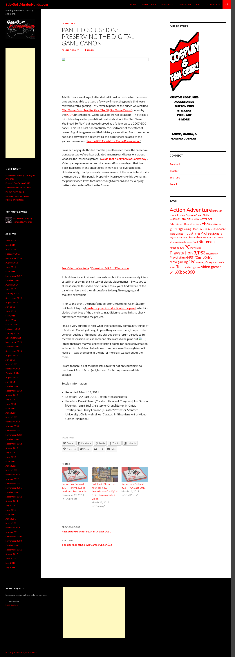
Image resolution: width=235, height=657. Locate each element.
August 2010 (12, 554)
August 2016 (12, 302)
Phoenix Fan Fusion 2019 (18, 183)
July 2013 (10, 399)
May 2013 (10, 408)
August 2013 (12, 395)
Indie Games (176, 233)
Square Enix (218, 262)
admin (90, 50)
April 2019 (11, 249)
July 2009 (10, 567)
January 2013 (12, 426)
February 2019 (13, 253)
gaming (176, 228)
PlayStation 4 (212, 253)
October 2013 (12, 386)
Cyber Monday (177, 224)
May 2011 (10, 514)
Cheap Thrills (202, 215)
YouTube (175, 177)
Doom (187, 224)
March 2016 (11, 324)
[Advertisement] (20, 103)
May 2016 (10, 315)
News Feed (192, 242)
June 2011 (11, 510)
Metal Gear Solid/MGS (213, 237)
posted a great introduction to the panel (111, 308)
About (199, 4)
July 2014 (10, 381)
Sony (209, 262)
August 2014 (12, 377)
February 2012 (13, 474)
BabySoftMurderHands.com (27, 4)
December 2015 (13, 337)
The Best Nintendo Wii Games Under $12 (87, 542)
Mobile (182, 242)
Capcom (190, 215)
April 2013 (11, 412)
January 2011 (12, 532)
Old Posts (68, 23)
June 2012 (11, 457)
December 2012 (13, 430)
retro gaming (179, 262)
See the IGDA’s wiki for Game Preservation (113, 141)
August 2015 (12, 355)
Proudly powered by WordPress (21, 652)
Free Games (215, 224)
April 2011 (11, 518)
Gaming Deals (148, 4)
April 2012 (11, 465)
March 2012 (11, 470)
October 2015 (12, 346)
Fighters (196, 224)
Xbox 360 (186, 272)
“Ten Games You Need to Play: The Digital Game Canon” (97, 110)
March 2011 (11, 523)
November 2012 (14, 434)
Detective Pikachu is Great (18, 187)
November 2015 (14, 342)
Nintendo (206, 241)
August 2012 (12, 448)
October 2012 (12, 439)
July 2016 (10, 306)
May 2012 (10, 461)
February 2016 (13, 328)
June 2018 (11, 267)
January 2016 (12, 333)
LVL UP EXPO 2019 (15, 192)
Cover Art (206, 218)
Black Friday (177, 215)
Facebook (175, 164)
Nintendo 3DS (177, 247)
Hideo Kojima (205, 229)
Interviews (185, 4)
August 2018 (12, 262)
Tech (180, 266)
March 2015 (11, 364)
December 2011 (13, 483)
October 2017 (12, 280)
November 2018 (14, 258)
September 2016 (14, 298)
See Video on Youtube (75, 268)
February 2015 (13, 368)
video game (193, 267)
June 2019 (11, 240)
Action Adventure (191, 209)
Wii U (173, 272)
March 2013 (11, 417)
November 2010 (14, 540)
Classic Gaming (180, 218)
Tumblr (174, 184)
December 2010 (13, 536)
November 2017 (14, 276)
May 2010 (10, 563)
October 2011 (12, 492)
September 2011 (14, 496)
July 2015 (10, 359)
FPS (205, 223)
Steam (173, 267)
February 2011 (13, 527)
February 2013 (13, 421)
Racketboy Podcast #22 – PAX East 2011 (86, 529)
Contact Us (213, 4)
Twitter (174, 170)
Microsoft (174, 242)
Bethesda (217, 211)
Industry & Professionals (203, 233)
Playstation (196, 247)
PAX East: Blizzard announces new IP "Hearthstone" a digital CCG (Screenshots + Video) (105, 491)
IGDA (70, 114)
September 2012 (14, 443)
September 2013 (14, 390)
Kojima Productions (179, 237)
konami (193, 237)
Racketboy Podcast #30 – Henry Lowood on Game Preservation (74, 487)
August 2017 (12, 284)
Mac (200, 237)
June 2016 (11, 311)
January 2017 (12, 293)
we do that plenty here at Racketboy (123, 158)
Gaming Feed (167, 4)
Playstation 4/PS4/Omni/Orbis (191, 257)
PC (187, 246)
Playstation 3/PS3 (188, 252)
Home (133, 4)
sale (198, 262)
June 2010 (11, 558)
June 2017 (11, 289)
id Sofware (219, 229)
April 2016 (11, 320)
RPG (192, 262)
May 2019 (10, 245)
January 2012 (12, 479)
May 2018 (10, 271)
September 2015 (14, 351)
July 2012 (10, 452)
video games (211, 267)
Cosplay (194, 218)
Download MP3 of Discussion (110, 268)
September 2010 (14, 549)
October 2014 (12, 373)
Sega (203, 262)
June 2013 (11, 404)
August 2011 (12, 501)
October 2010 (12, 545)
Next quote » (12, 604)
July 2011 (10, 505)
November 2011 (14, 487)
